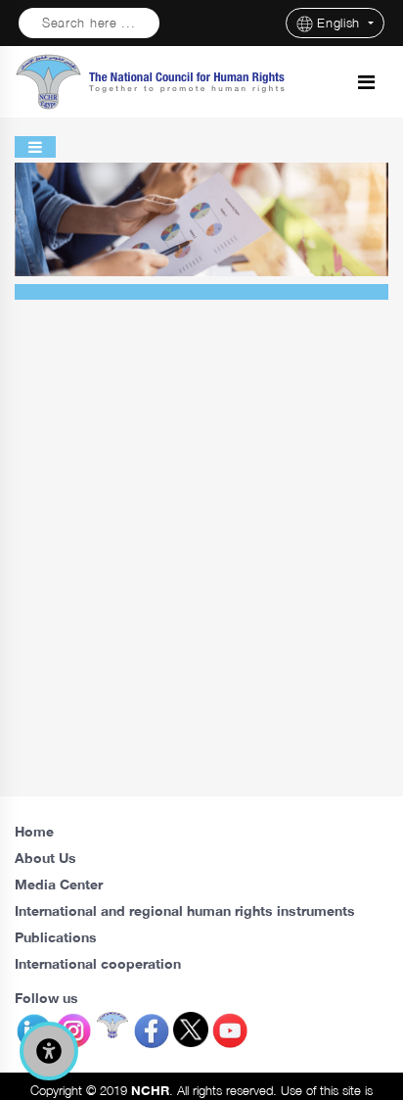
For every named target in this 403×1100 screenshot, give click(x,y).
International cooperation (98, 963)
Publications (56, 937)
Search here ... (89, 23)
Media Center (59, 884)
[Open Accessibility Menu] (49, 1051)
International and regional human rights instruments (185, 910)
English (341, 23)
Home (34, 831)
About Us (45, 857)
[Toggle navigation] (366, 82)
